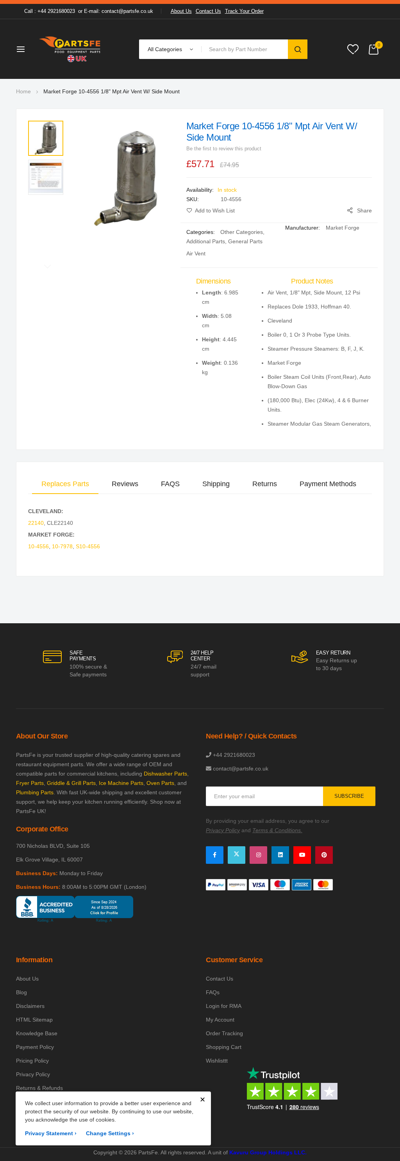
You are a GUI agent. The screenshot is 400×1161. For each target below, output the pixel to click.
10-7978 (62, 546)
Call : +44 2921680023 (49, 11)
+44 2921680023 (234, 755)
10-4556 (38, 546)
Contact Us (208, 11)
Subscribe (349, 796)
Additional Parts (205, 241)
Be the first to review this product (223, 149)
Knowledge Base (36, 1033)
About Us (181, 11)
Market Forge (342, 228)
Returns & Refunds (39, 1088)
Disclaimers (30, 1006)
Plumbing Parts (35, 792)
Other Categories (241, 232)
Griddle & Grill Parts (71, 783)
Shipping (216, 484)
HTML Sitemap (34, 1020)
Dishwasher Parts (165, 773)
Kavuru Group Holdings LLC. (268, 1152)
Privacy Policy (33, 1074)
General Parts (245, 241)
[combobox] (246, 49)
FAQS (170, 484)
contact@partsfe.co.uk (240, 768)
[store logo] (70, 49)
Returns (264, 484)
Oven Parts (160, 783)
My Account (220, 1020)
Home (23, 91)
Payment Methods (328, 484)
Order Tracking (224, 1033)
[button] (45, 138)
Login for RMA (223, 1006)
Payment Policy (35, 1047)
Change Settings (110, 1133)
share (364, 210)
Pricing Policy (32, 1061)
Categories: (201, 232)
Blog (21, 992)
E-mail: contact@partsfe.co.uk (118, 11)
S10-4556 (88, 546)
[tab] (65, 484)
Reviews (125, 484)
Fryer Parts (30, 783)
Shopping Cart (223, 1047)
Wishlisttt (217, 1061)
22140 (36, 523)
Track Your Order (244, 11)
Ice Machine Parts (121, 783)
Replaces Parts (65, 484)
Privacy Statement (51, 1133)
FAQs (213, 992)
